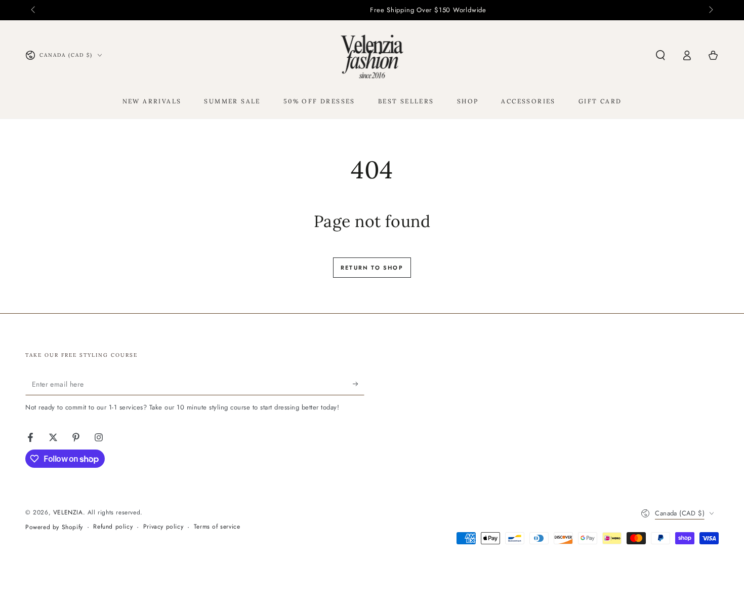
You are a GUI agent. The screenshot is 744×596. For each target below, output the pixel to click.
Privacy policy (163, 527)
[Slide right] (710, 10)
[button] (660, 55)
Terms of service (217, 527)
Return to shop (372, 268)
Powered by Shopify (54, 527)
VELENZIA (68, 512)
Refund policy (113, 527)
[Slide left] (34, 10)
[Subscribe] (358, 383)
